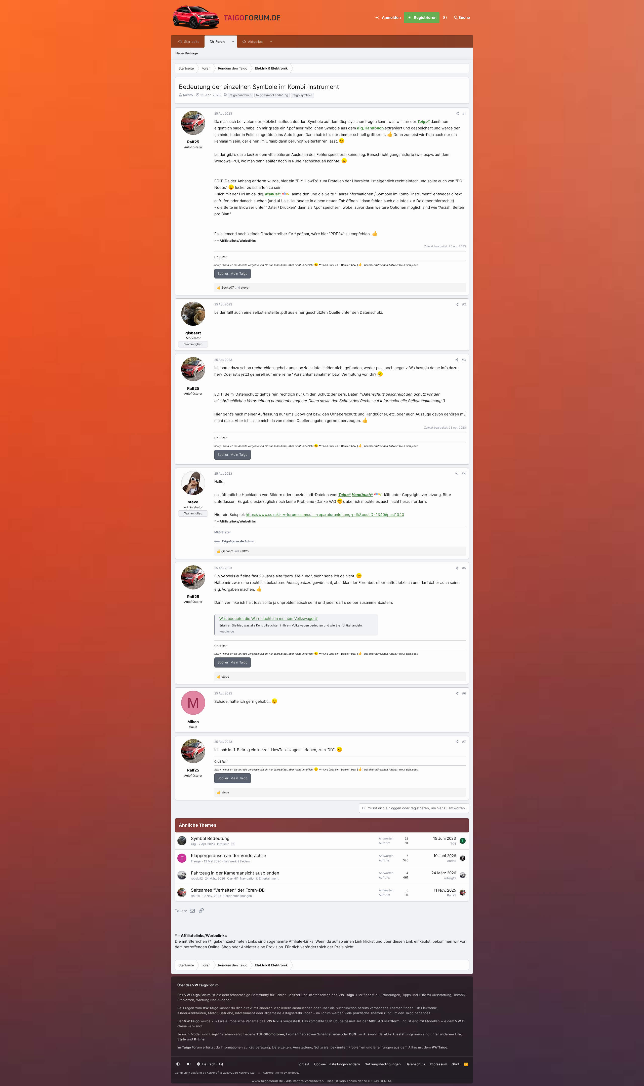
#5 (464, 568)
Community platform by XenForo (215, 1072)
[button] (445, 17)
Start (455, 1064)
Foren (220, 42)
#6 (464, 693)
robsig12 (197, 878)
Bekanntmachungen (237, 896)
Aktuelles (255, 42)
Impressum (438, 1064)
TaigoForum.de (233, 541)
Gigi (193, 844)
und (235, 287)
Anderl (451, 861)
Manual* (273, 194)
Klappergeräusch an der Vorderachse (228, 855)
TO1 (453, 844)
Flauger (196, 861)
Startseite (191, 42)
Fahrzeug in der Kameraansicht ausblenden (235, 872)
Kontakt (303, 1064)
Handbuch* (362, 494)
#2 (464, 304)
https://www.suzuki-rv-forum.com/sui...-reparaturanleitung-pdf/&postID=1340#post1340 (325, 514)
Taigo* (423, 121)
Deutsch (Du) (212, 1064)
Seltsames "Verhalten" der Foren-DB (228, 890)
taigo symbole (302, 95)
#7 (464, 742)
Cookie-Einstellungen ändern (337, 1064)
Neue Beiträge (186, 53)
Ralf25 (188, 95)
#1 (464, 113)
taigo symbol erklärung (272, 95)
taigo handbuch (241, 95)
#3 (464, 360)
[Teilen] (457, 114)
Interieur (223, 844)
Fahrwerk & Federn (236, 861)
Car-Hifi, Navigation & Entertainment (252, 878)
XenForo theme (273, 1072)
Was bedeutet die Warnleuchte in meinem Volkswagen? (268, 618)
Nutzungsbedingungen (383, 1064)
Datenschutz (415, 1064)
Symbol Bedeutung (210, 838)
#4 (464, 473)
